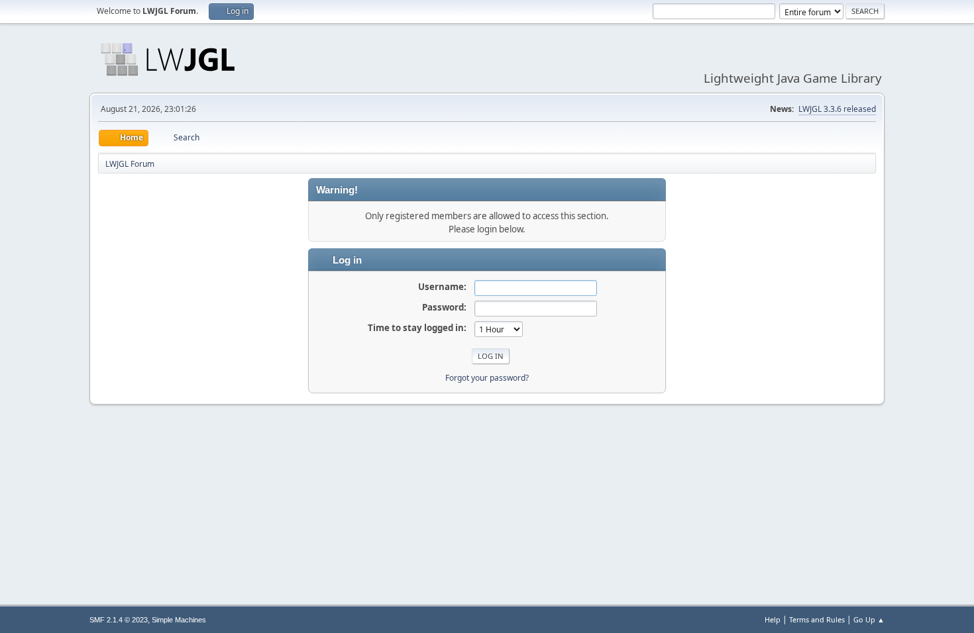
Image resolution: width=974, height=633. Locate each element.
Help (773, 619)
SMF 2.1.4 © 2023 (118, 620)
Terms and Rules (817, 619)
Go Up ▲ (869, 619)
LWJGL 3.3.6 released (837, 109)
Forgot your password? (487, 377)
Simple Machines (179, 620)
